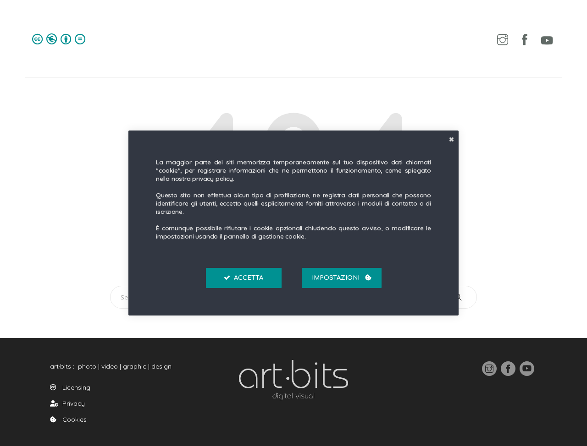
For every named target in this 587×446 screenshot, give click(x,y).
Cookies (73, 419)
